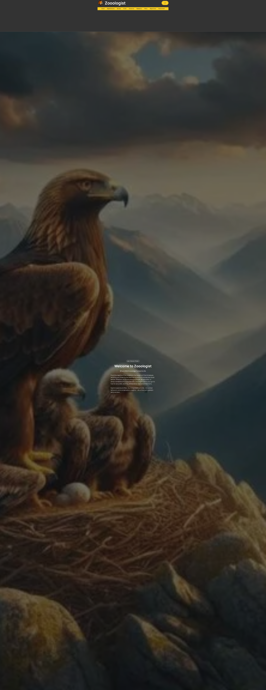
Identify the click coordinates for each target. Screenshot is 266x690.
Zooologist (115, 3)
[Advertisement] (133, 21)
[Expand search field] (165, 3)
